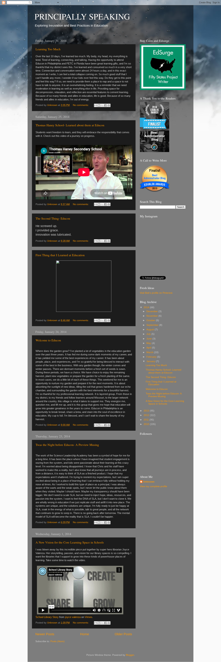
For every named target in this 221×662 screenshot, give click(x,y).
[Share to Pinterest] (108, 105)
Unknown (149, 481)
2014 (147, 307)
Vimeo (88, 617)
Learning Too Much (48, 49)
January (151, 361)
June (149, 338)
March (150, 352)
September (152, 325)
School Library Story (47, 617)
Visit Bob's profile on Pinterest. (156, 293)
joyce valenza (73, 617)
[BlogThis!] (99, 105)
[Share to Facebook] (105, 105)
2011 (147, 419)
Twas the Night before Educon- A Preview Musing (67, 445)
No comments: (81, 105)
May (149, 343)
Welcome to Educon (48, 340)
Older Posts (123, 634)
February (151, 357)
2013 (147, 410)
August (150, 329)
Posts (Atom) (57, 641)
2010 (147, 424)
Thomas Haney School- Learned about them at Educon (70, 125)
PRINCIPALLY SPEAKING (82, 16)
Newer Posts (44, 634)
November (152, 316)
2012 (147, 415)
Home (84, 634)
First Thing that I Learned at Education (60, 255)
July (148, 334)
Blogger (130, 655)
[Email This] (95, 105)
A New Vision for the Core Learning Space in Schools (70, 542)
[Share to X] (102, 105)
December (152, 311)
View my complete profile (153, 486)
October (151, 320)
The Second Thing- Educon (53, 218)
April (149, 347)
